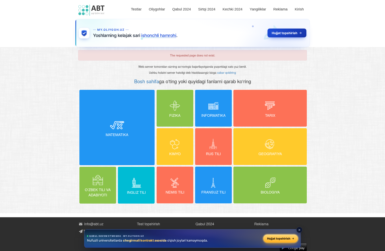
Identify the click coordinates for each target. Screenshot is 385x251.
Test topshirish (148, 223)
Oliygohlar (157, 9)
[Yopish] (299, 230)
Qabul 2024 (181, 9)
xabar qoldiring (226, 73)
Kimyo (175, 153)
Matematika (117, 134)
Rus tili (213, 153)
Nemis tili (175, 192)
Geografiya (270, 153)
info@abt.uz (93, 223)
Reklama (280, 9)
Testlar (136, 9)
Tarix (270, 115)
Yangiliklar (258, 9)
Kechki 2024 (232, 9)
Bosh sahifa (146, 81)
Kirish (299, 9)
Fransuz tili (213, 192)
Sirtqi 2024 (206, 9)
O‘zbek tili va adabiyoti (98, 192)
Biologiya (270, 192)
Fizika (174, 115)
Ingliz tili (136, 192)
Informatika (213, 115)
